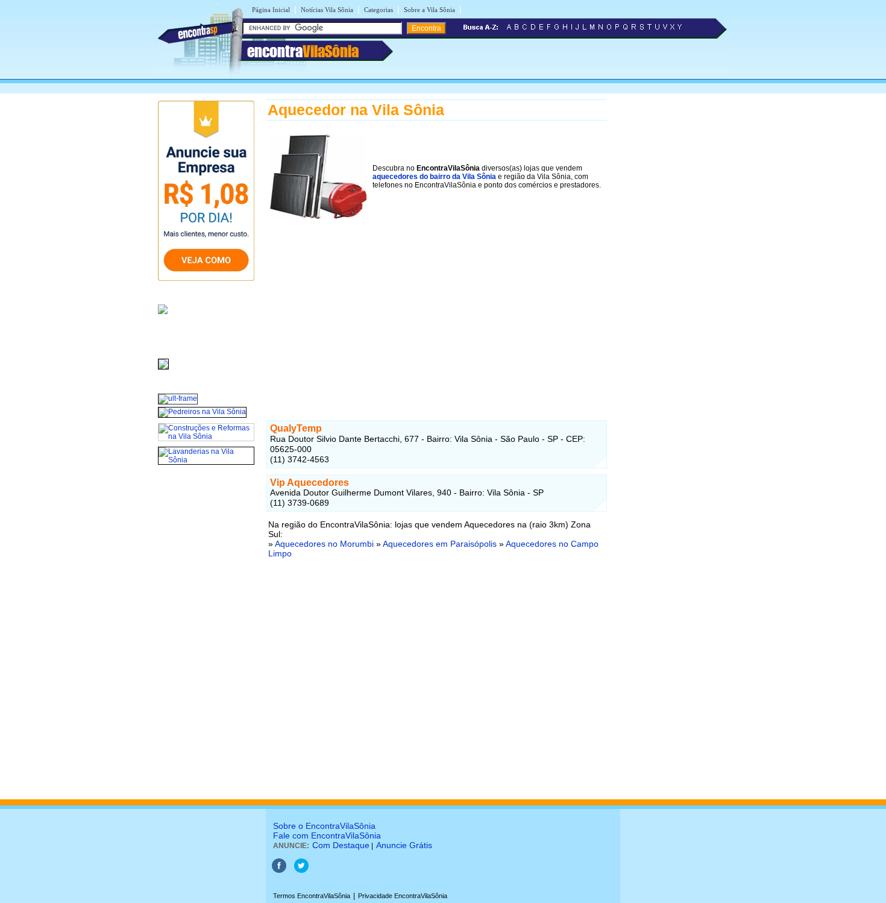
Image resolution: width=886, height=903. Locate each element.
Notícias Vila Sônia (327, 9)
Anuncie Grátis (404, 845)
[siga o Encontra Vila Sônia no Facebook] (279, 870)
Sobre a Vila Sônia (429, 9)
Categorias (378, 9)
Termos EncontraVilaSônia (311, 895)
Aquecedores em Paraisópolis (440, 544)
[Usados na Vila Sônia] (163, 370)
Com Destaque (340, 845)
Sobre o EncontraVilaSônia (324, 826)
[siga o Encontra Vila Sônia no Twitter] (301, 870)
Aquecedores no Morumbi (324, 544)
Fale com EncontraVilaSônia (327, 835)
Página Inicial (271, 9)
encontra (303, 51)
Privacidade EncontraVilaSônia (402, 895)
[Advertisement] (436, 306)
